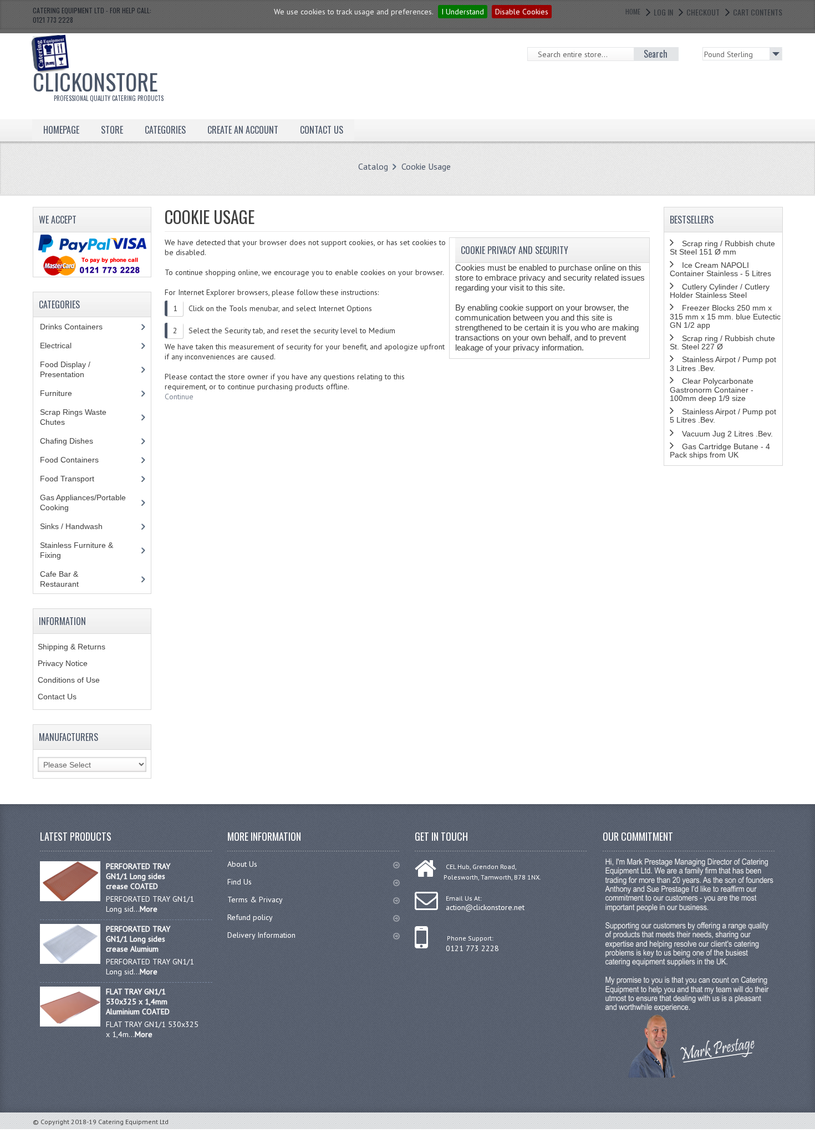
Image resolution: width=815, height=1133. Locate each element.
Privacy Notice (63, 663)
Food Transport (77, 478)
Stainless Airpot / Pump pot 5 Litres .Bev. (723, 415)
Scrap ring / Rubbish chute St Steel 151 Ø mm (722, 247)
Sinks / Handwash (82, 526)
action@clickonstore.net (485, 907)
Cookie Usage (426, 166)
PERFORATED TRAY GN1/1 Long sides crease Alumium (138, 939)
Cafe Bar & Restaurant (70, 579)
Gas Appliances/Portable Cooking (83, 502)
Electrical (66, 345)
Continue (179, 397)
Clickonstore (98, 84)
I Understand (462, 12)
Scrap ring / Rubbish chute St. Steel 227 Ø (722, 342)
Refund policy (250, 917)
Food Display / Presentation (70, 369)
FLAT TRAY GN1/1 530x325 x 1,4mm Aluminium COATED (138, 1002)
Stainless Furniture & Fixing (76, 550)
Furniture (64, 393)
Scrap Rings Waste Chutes (73, 417)
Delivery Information (261, 935)
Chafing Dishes (75, 440)
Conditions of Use (69, 679)
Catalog (373, 166)
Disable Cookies (521, 12)
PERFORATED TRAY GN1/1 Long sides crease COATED (138, 876)
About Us (242, 864)
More (148, 909)
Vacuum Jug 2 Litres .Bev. (727, 433)
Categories (165, 129)
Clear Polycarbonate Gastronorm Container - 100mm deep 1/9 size (711, 390)
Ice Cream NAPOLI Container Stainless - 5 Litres (720, 269)
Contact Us (57, 696)
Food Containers (80, 459)
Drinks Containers (79, 326)
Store (112, 129)
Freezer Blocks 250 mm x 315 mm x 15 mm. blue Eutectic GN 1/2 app (725, 316)
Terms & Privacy (255, 900)
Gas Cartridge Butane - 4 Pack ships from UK (720, 450)
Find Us (239, 882)
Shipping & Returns (71, 646)
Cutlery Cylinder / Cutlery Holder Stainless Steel (720, 290)
